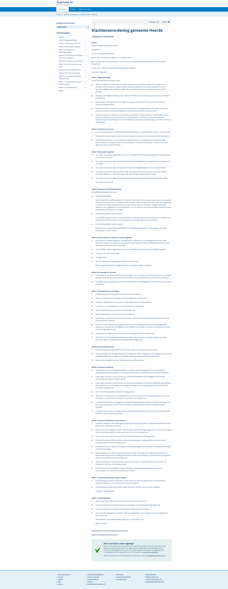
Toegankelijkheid (93, 579)
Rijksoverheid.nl (151, 577)
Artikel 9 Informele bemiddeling (69, 73)
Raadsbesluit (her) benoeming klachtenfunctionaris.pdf (110, 531)
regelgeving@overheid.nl (156, 556)
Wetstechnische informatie (65, 23)
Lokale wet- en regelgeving (71, 14)
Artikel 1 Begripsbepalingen (68, 40)
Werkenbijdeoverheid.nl (154, 582)
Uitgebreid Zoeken (85, 9)
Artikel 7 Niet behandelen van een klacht (70, 65)
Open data (119, 574)
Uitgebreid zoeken (85, 14)
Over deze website (64, 574)
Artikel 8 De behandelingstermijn (70, 70)
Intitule (61, 37)
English (60, 579)
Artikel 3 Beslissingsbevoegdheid (69, 47)
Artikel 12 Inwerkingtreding (68, 87)
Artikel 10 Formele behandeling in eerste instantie (70, 77)
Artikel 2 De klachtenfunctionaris (69, 43)
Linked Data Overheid (123, 577)
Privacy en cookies (93, 577)
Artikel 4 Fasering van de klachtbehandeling (67, 51)
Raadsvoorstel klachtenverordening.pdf (105, 535)
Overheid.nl (62, 9)
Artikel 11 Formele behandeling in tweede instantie (70, 83)
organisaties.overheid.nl (150, 552)
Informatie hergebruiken (95, 574)
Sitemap (90, 582)
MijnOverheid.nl (151, 574)
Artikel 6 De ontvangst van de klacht (71, 61)
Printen (164, 22)
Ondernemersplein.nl (153, 579)
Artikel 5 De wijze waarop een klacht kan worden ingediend (71, 56)
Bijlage (61, 91)
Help (59, 582)
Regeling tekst (62, 27)
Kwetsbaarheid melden (95, 584)
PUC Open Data (121, 579)
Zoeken (72, 9)
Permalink (152, 22)
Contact (60, 577)
